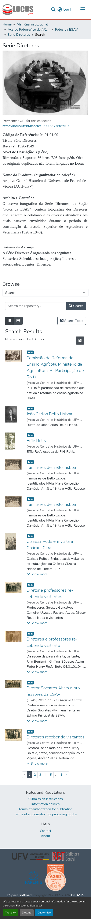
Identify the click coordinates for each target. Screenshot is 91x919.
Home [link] (7, 24)
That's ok (10, 913)
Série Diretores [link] (19, 34)
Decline (26, 913)
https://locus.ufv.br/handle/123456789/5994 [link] (36, 126)
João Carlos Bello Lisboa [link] (49, 414)
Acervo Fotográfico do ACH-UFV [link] (29, 29)
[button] (18, 9)
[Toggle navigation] (82, 10)
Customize (44, 913)
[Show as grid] (18, 321)
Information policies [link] (45, 804)
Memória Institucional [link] (32, 24)
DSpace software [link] (20, 895)
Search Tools (73, 320)
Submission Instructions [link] (45, 799)
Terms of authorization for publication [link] (45, 809)
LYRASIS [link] (77, 895)
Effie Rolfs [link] (36, 441)
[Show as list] (9, 321)
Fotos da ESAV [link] (66, 29)
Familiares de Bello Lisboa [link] (51, 467)
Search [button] (77, 306)
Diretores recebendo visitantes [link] (55, 737)
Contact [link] (45, 831)
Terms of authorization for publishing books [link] (45, 814)
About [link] (45, 836)
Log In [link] (67, 9)
